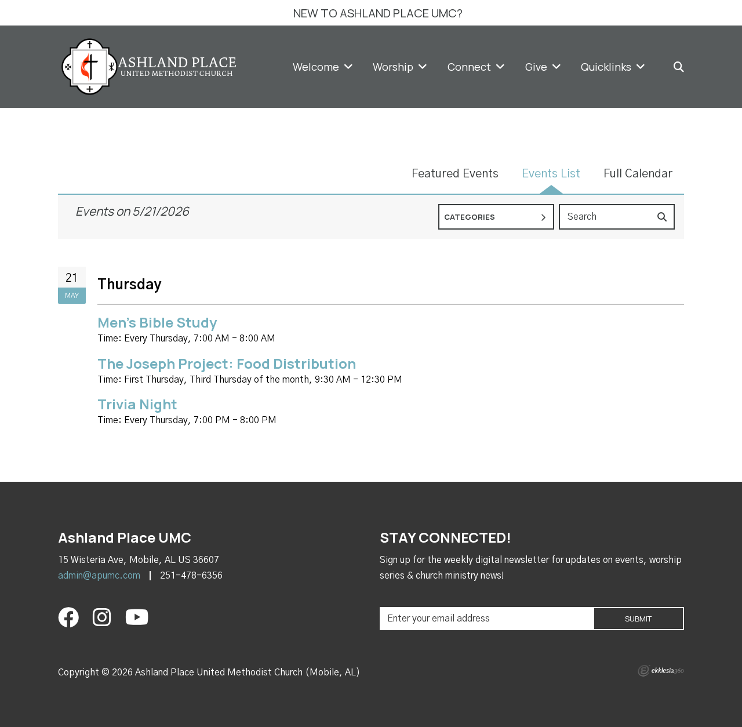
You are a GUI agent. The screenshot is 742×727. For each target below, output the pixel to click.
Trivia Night (137, 403)
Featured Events (455, 174)
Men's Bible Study (157, 322)
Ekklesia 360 (661, 671)
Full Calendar (637, 174)
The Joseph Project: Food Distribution (226, 363)
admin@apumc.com (99, 575)
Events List (551, 174)
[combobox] (496, 217)
